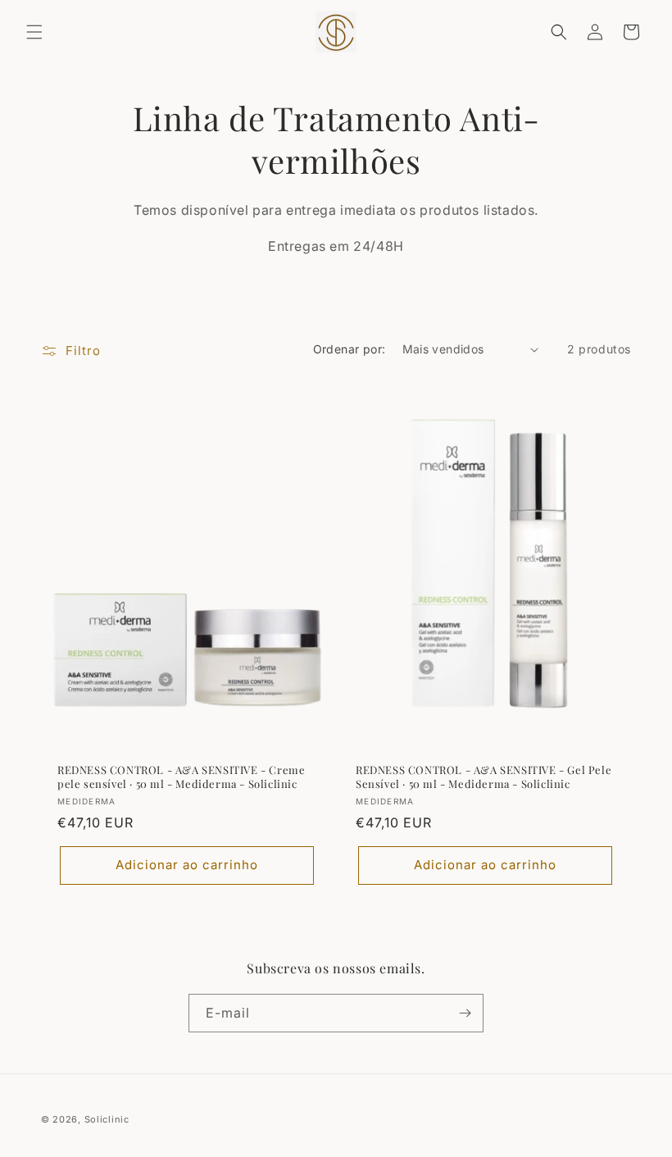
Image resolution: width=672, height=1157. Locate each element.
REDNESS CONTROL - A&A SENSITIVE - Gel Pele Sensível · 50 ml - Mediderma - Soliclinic (483, 776)
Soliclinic (106, 1119)
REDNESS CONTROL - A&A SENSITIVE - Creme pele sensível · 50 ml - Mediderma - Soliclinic (181, 776)
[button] (34, 32)
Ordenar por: (349, 349)
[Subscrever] (465, 1013)
